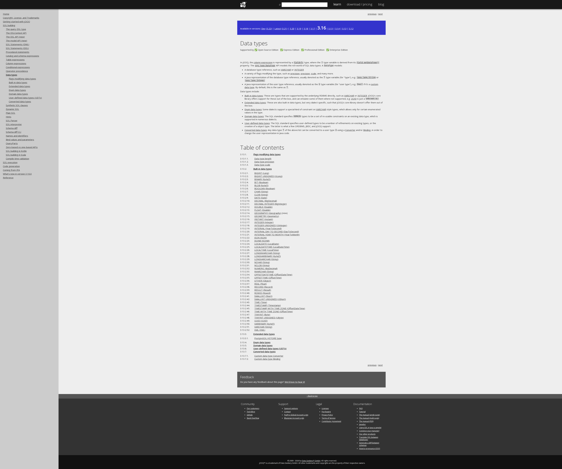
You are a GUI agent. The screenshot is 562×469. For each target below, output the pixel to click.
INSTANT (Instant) (263, 219)
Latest (277, 28)
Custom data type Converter (268, 355)
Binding (367, 130)
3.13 (344, 28)
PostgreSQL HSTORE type (268, 338)
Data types (11, 74)
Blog (381, 4)
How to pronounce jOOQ (369, 448)
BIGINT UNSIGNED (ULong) (268, 176)
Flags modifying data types (22, 78)
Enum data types (17, 90)
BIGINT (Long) (261, 173)
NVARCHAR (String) (264, 271)
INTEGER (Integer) (264, 222)
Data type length (262, 158)
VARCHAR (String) (263, 326)
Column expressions (16, 63)
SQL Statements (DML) (17, 44)
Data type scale (262, 164)
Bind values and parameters (20, 139)
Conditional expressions (18, 67)
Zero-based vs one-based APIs (22, 147)
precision (295, 73)
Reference (8, 177)
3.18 (306, 28)
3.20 (292, 28)
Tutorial (362, 411)
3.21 (284, 28)
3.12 (351, 28)
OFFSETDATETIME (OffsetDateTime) (273, 274)
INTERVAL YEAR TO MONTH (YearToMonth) (277, 234)
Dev (263, 28)
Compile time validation (17, 158)
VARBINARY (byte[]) (264, 323)
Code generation (11, 166)
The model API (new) (16, 40)
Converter (350, 130)
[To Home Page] (243, 7)
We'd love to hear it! (295, 381)
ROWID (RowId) (262, 293)
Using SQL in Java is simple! (370, 427)
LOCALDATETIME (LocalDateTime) (271, 246)
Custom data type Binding (267, 358)
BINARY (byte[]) (262, 179)
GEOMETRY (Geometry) (266, 216)
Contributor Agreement (331, 421)
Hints (8, 116)
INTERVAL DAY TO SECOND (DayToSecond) (276, 231)
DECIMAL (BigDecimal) (265, 200)
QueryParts (12, 143)
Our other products (367, 434)
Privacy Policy (327, 415)
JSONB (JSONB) (262, 240)
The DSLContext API (16, 32)
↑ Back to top (312, 396)
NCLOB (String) (262, 265)
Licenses (325, 408)
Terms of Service (328, 418)
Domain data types (18, 93)
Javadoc (362, 424)
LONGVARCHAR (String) (266, 259)
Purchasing (326, 411)
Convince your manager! (369, 431)
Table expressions (15, 59)
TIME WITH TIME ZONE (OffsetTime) (273, 311)
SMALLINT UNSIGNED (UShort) (270, 299)
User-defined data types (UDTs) (25, 97)
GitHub (250, 415)
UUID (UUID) (261, 320)
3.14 (337, 28)
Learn (337, 4)
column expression (263, 62)
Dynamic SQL (12, 109)
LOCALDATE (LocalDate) (266, 243)
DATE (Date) (260, 197)
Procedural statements (17, 52)
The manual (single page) (369, 415)
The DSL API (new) (15, 36)
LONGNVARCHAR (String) (267, 253)
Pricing (359, 4)
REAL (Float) (260, 283)
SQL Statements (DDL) (17, 48)
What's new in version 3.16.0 (17, 173)
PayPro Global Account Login (296, 415)
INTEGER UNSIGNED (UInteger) (270, 225)
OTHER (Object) (262, 280)
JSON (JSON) (260, 237)
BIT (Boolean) (261, 182)
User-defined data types (257, 123)
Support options (291, 408)
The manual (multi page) (369, 418)
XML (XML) (259, 329)
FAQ (361, 408)
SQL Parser (11, 120)
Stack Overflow (253, 418)
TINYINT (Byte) (262, 314)
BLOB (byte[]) (261, 185)
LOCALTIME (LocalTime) (266, 249)
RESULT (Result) (262, 289)
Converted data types (20, 101)
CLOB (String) (261, 194)
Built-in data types (18, 82)
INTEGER (299, 69)
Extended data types (19, 86)
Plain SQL (10, 112)
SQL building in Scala (16, 154)
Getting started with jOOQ (16, 21)
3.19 (299, 28)
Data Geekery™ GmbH (311, 460)
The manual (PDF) (366, 421)
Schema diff (11, 128)
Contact (287, 411)
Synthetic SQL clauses (17, 105)
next (380, 13)
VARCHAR (286, 69)
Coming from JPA (11, 170)
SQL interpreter (14, 124)
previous (372, 13)
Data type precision (264, 161)
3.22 (269, 28)
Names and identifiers (17, 135)
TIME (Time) (260, 302)
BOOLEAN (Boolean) (264, 188)
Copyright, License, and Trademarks (21, 17)
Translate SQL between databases (368, 438)
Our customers (253, 408)
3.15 (330, 28)
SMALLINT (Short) (263, 296)
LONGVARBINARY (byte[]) (267, 256)
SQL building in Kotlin (16, 151)
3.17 (313, 28)
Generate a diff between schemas (369, 444)
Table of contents (262, 147)
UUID (354, 98)
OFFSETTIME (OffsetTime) (268, 277)
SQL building (9, 25)
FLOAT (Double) (262, 210)
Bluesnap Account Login (294, 418)
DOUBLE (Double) (263, 206)
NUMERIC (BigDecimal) (265, 268)
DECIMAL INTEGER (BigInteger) (270, 203)
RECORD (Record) (263, 286)
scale (313, 73)
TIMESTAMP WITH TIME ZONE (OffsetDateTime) (279, 308)
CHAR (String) (261, 191)
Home (6, 13)
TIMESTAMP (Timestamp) (267, 305)
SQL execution (10, 162)
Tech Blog (251, 411)
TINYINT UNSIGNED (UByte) (269, 317)
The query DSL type (16, 29)
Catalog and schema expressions (22, 55)
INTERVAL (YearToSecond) (268, 228)
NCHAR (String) (262, 262)
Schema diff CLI (13, 131)
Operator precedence (17, 71)
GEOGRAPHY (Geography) (267, 213)
